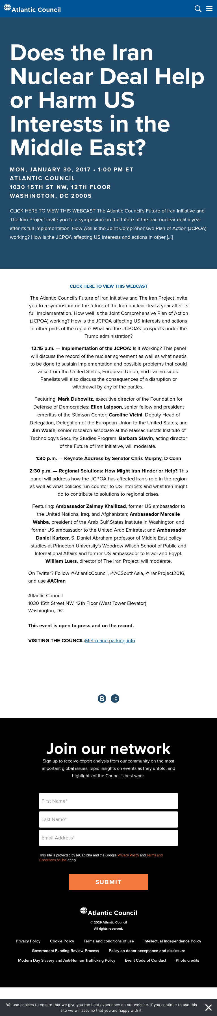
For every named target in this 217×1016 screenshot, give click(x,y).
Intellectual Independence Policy (172, 941)
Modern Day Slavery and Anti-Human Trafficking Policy (66, 960)
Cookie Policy (62, 941)
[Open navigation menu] (209, 8)
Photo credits (187, 960)
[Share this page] (115, 698)
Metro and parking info (110, 640)
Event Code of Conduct (145, 960)
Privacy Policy (128, 855)
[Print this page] (102, 698)
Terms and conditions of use (109, 941)
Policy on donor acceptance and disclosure (147, 950)
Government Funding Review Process (65, 950)
